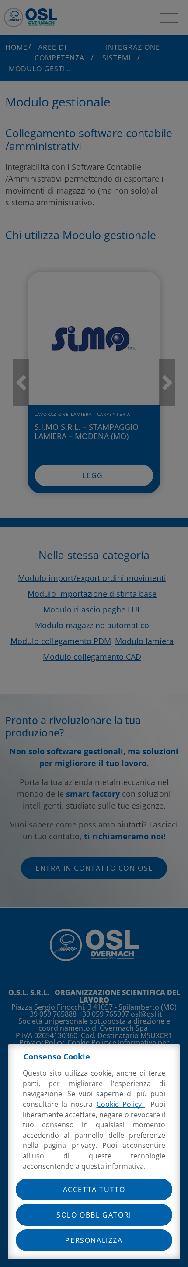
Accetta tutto (94, 1189)
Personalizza (93, 1240)
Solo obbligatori (94, 1215)
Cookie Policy (121, 1104)
